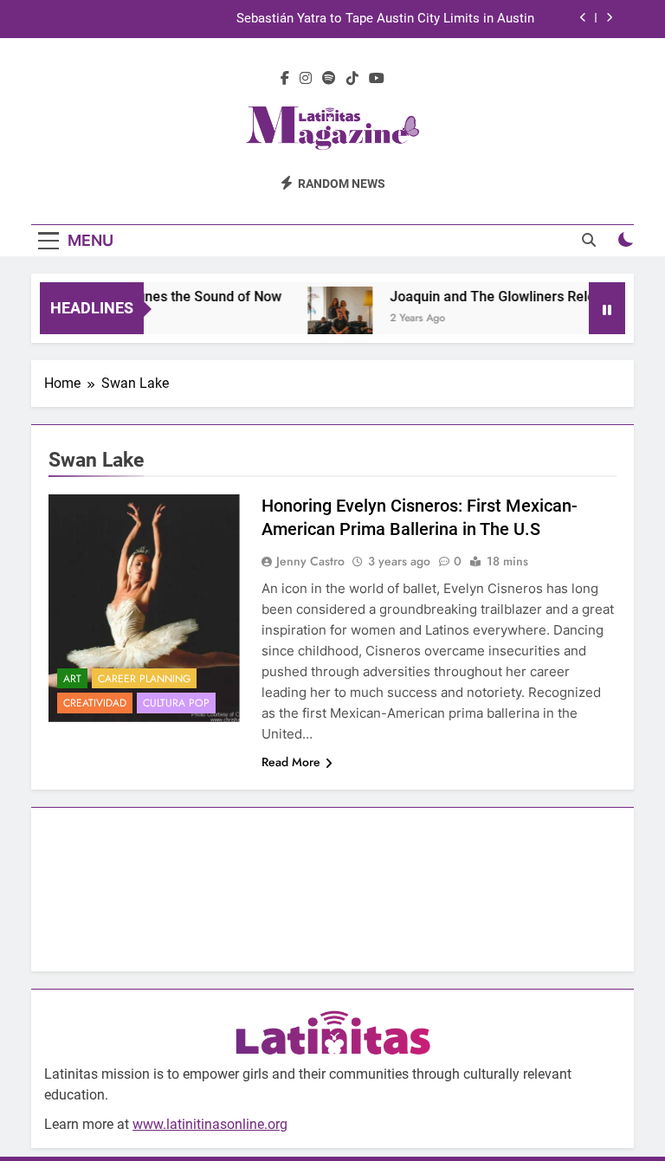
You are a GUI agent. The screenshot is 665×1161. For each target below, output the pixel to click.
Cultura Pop (176, 703)
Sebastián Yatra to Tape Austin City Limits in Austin (385, 19)
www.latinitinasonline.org (209, 1124)
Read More (290, 762)
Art (72, 679)
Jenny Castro (310, 561)
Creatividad (94, 703)
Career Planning (144, 679)
